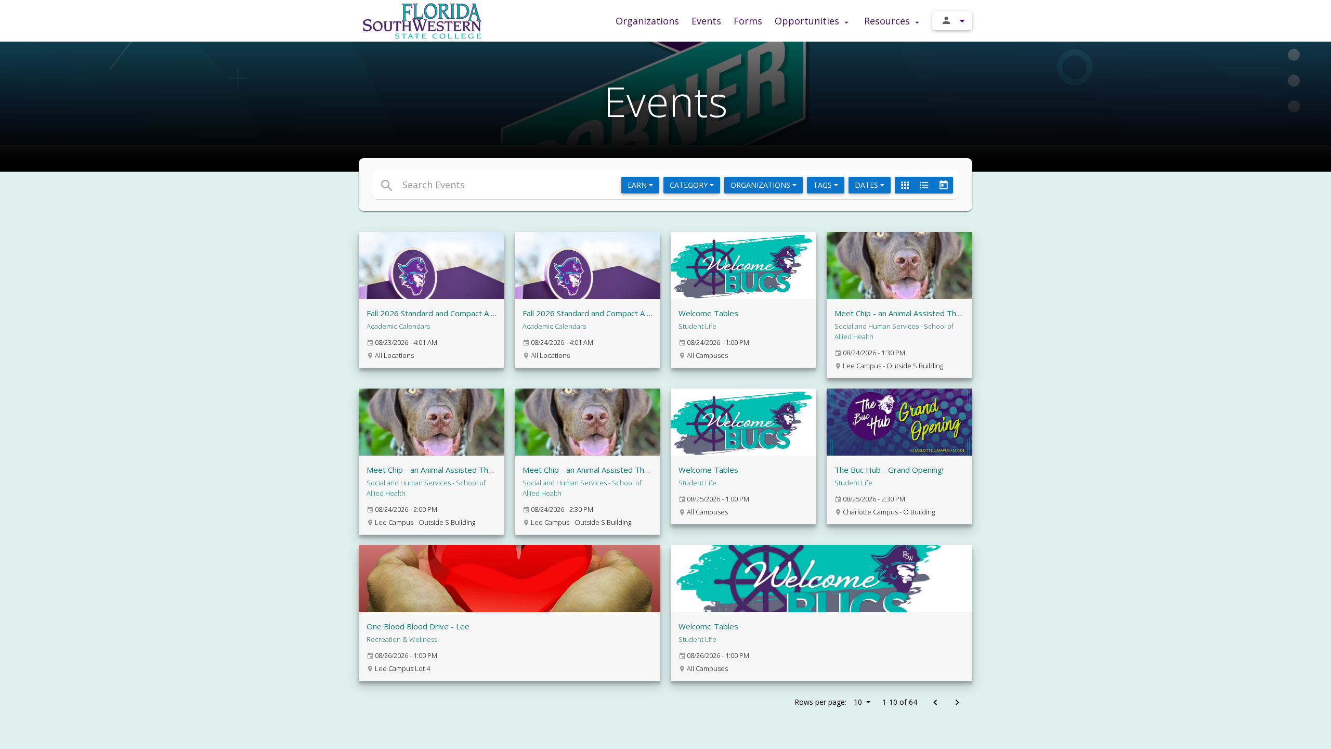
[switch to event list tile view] (905, 185)
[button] (571, 184)
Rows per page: (828, 702)
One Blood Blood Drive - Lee (418, 626)
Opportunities (808, 21)
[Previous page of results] (935, 703)
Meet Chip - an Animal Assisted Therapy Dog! (915, 313)
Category (690, 185)
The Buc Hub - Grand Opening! (889, 469)
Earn (638, 185)
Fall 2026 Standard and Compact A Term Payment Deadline (472, 313)
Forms (748, 21)
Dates (867, 185)
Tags (823, 185)
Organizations (647, 21)
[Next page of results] (957, 703)
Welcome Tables (708, 313)
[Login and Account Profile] (952, 20)
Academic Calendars (398, 326)
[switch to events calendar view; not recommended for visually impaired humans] (943, 185)
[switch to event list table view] (924, 185)
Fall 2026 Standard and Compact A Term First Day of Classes (631, 313)
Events (706, 21)
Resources (888, 21)
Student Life (697, 326)
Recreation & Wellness (402, 639)
